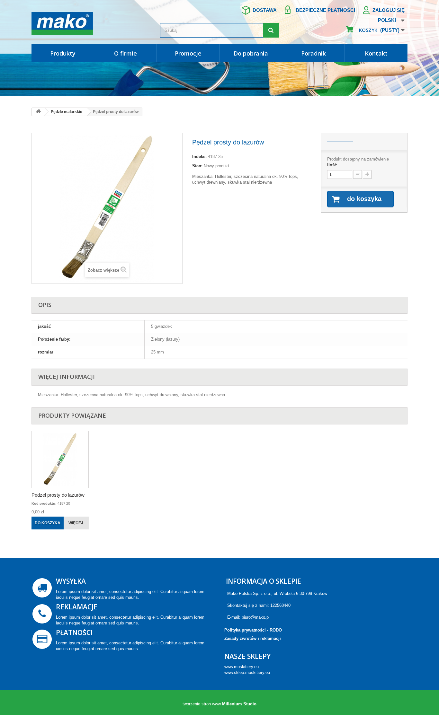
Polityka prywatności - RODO (253, 630)
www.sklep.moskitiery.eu (247, 672)
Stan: (197, 165)
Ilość (332, 164)
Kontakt (376, 53)
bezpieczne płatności (325, 10)
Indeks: (199, 156)
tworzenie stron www (202, 704)
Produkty (63, 53)
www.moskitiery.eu (241, 666)
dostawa (265, 10)
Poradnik (313, 53)
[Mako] (90, 23)
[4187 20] (60, 459)
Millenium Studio (239, 704)
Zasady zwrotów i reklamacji (252, 638)
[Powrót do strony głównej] (38, 112)
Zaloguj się (388, 10)
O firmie (125, 53)
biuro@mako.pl (256, 617)
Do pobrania (251, 53)
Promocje (188, 53)
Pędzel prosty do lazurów (58, 495)
